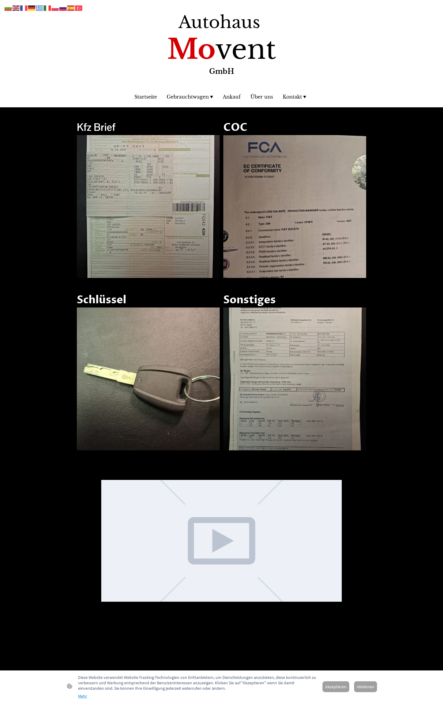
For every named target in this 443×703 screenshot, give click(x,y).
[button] (8, 7)
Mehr (82, 696)
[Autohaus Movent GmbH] (222, 83)
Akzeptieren (336, 686)
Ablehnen (365, 686)
